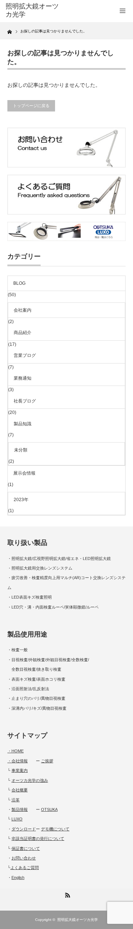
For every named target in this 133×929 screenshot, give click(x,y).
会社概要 (19, 790)
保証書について (25, 848)
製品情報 (19, 809)
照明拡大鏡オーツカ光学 (77, 920)
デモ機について (55, 829)
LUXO (17, 819)
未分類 (20, 450)
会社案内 (22, 310)
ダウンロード (23, 829)
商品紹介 (22, 332)
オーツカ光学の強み (29, 780)
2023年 (21, 499)
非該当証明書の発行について (37, 838)
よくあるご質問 (24, 867)
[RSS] (66, 894)
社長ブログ (25, 401)
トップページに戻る (31, 105)
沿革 (15, 800)
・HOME (15, 751)
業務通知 (22, 378)
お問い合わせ (23, 858)
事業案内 (19, 770)
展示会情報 (24, 473)
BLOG (19, 283)
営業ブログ (25, 355)
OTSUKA (49, 809)
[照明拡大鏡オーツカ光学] (32, 10)
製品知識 (22, 423)
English (17, 877)
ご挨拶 (47, 761)
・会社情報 (17, 761)
